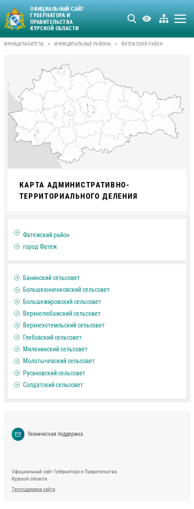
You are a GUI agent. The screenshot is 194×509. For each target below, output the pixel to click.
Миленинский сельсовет (55, 349)
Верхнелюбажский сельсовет (62, 313)
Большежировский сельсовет (62, 301)
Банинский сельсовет (51, 277)
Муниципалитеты (24, 44)
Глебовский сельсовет (52, 337)
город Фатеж (40, 246)
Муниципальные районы (82, 44)
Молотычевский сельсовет (59, 360)
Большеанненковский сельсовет (66, 289)
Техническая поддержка (55, 434)
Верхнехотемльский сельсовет (64, 325)
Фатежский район (46, 234)
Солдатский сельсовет (53, 384)
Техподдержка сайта (33, 489)
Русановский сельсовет (54, 373)
